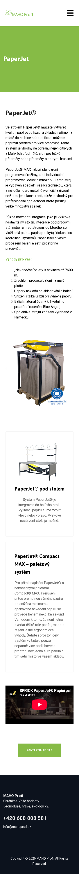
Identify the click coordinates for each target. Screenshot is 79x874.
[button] (39, 750)
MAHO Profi (45, 858)
